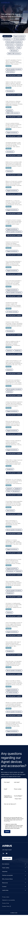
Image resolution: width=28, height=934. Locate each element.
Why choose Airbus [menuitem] (7, 879)
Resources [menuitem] (5, 882)
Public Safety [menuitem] (5, 867)
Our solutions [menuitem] (5, 864)
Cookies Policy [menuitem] (5, 906)
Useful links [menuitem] (5, 890)
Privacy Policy (7, 821)
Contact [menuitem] (4, 886)
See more (8, 65)
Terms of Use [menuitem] (5, 903)
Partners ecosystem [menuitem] (7, 875)
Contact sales (7, 858)
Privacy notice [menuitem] (5, 897)
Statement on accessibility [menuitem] (8, 900)
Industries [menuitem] (4, 871)
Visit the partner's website (14, 75)
